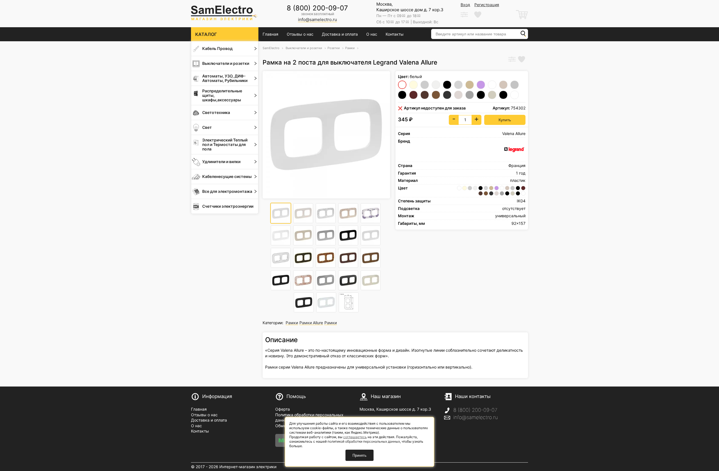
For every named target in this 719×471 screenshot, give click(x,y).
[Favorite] (521, 60)
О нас (371, 34)
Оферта (282, 409)
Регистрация (486, 4)
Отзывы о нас (300, 34)
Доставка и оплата (340, 34)
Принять (359, 455)
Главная (270, 34)
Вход (465, 4)
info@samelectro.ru (475, 417)
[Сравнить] (512, 60)
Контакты (395, 34)
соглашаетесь (355, 437)
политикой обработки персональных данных (363, 441)
